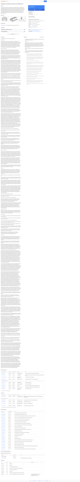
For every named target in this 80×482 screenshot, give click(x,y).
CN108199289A (3, 401)
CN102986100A (3, 429)
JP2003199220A (3, 385)
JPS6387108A (3, 382)
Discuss (40, 31)
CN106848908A (3, 441)
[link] (10, 25)
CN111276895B (3, 403)
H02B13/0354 (4, 25)
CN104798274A (3, 396)
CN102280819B (3, 420)
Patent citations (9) (32, 29)
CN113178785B (3, 405)
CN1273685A (3, 373)
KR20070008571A (3, 414)
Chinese (34, 11)
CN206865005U (3, 447)
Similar (41, 9)
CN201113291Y (3, 417)
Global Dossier (36, 31)
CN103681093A (3, 426)
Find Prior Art (36, 9)
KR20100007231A (3, 379)
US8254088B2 (3, 388)
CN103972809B (3, 423)
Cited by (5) (36, 29)
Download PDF (31, 9)
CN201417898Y (3, 444)
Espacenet (33, 31)
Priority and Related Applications (35, 30)
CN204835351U (3, 432)
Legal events (39, 29)
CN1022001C (2, 435)
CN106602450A (3, 438)
